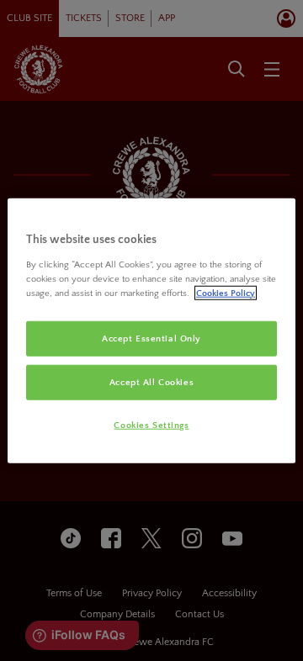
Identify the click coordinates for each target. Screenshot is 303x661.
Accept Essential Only (151, 338)
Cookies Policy (225, 292)
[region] (151, 330)
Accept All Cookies (151, 381)
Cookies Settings (151, 424)
